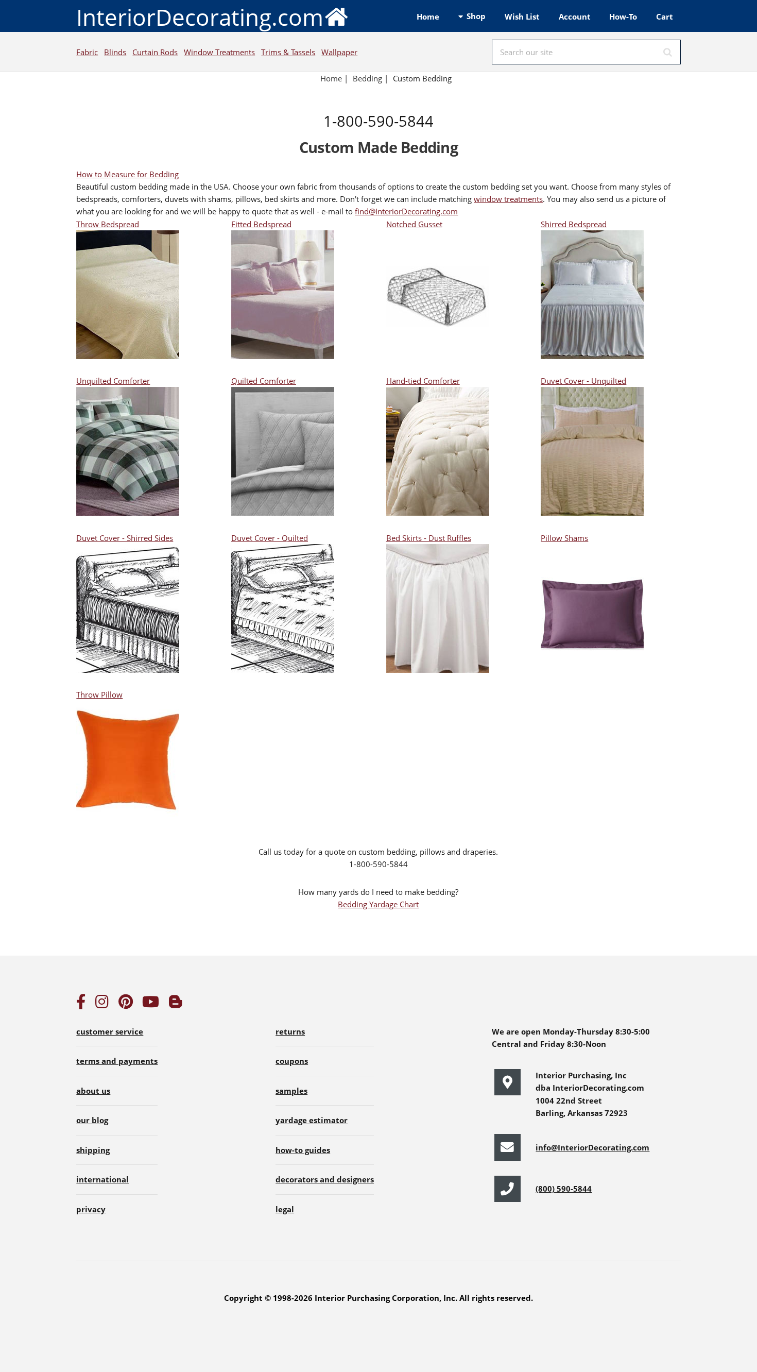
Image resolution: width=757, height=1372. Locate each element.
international (102, 1179)
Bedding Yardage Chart (378, 904)
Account (575, 16)
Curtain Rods (155, 52)
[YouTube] (150, 1004)
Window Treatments (219, 52)
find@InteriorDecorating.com (406, 211)
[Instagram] (102, 1004)
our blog (92, 1120)
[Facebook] (80, 1004)
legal (285, 1209)
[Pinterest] (125, 1004)
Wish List (522, 16)
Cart (664, 16)
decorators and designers (325, 1179)
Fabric (87, 52)
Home (428, 16)
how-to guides (303, 1150)
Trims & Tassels (288, 52)
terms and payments (117, 1061)
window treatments (508, 199)
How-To (623, 16)
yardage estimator (312, 1120)
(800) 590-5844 (564, 1188)
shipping (93, 1150)
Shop (476, 16)
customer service (109, 1031)
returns (290, 1031)
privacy (91, 1209)
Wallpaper (339, 52)
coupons (292, 1061)
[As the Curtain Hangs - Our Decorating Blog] (175, 1004)
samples (291, 1091)
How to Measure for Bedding (127, 174)
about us (93, 1091)
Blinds (115, 52)
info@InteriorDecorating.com (592, 1147)
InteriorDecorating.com (199, 17)
